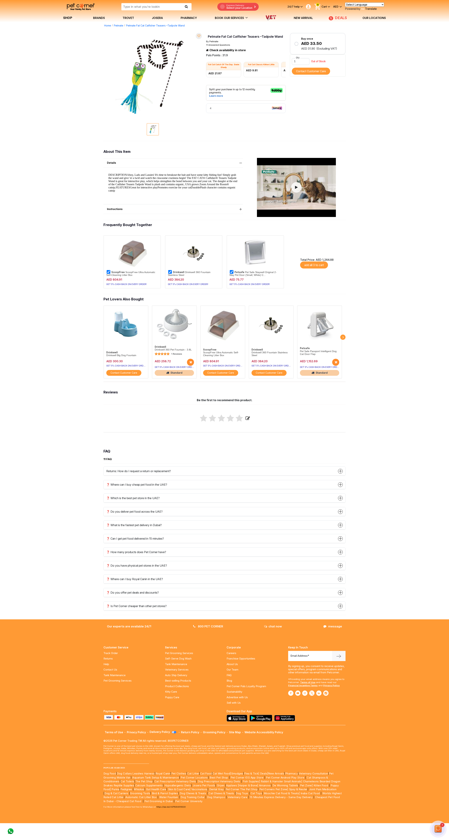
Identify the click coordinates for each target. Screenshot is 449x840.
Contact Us (110, 669)
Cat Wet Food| (222, 773)
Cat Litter (193, 773)
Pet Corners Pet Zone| (273, 789)
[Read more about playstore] (261, 718)
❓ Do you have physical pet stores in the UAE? (136, 565)
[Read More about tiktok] (326, 693)
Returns (108, 658)
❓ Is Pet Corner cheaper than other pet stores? (136, 606)
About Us (232, 664)
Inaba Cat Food (310, 793)
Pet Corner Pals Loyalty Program (246, 686)
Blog (229, 680)
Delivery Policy (160, 732)
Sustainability (234, 691)
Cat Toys (256, 793)
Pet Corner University (188, 801)
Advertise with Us (237, 697)
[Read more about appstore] (238, 718)
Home (107, 25)
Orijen (221, 785)
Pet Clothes (178, 773)
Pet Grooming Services (117, 680)
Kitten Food (321, 785)
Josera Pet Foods (203, 785)
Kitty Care (171, 691)
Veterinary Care (238, 797)
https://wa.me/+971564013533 (171, 807)
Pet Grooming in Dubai (159, 801)
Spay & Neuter (298, 789)
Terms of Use (307, 682)
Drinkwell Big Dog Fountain (121, 355)
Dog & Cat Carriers (116, 793)
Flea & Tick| (252, 773)
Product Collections (177, 686)
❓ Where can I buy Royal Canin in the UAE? (134, 579)
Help (106, 664)
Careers (231, 653)
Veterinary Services (177, 669)
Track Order (110, 653)
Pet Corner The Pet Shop (242, 789)
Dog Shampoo (216, 797)
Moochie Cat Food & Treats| (282, 793)
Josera (157, 18)
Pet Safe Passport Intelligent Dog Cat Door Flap (318, 352)
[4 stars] (230, 418)
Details (111, 162)
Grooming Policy (214, 732)
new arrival (303, 18)
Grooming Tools (140, 793)
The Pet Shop (144, 781)
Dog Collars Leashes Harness (136, 773)
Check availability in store (227, 50)
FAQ (229, 675)
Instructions (115, 209)
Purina (115, 789)
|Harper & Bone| (248, 785)
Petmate (118, 25)
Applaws (231, 785)
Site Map (235, 732)
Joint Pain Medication (322, 789)
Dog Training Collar (192, 797)
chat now (275, 626)
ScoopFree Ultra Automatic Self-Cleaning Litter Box (130, 273)
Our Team (232, 669)
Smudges (237, 773)
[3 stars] (221, 418)
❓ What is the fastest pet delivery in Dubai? (134, 525)
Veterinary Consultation (313, 773)
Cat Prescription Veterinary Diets (175, 781)
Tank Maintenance (114, 675)
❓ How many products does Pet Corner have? (136, 552)
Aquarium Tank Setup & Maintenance (155, 777)
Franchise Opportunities (241, 658)
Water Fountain (169, 797)
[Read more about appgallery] (285, 718)
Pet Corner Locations (194, 777)
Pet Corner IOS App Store (247, 777)
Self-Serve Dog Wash (178, 658)
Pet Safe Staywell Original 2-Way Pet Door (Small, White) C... (253, 273)
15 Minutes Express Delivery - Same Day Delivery (281, 797)
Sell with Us (234, 702)
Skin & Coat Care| (179, 789)
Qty (298, 57)
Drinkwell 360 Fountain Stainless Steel (189, 273)
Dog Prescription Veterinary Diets (219, 781)
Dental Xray (217, 789)
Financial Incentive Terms (303, 685)
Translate (371, 9)
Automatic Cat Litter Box (141, 797)
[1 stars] (203, 418)
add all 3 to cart (314, 265)
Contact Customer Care (311, 71)
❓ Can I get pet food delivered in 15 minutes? (135, 538)
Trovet (128, 18)
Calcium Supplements (149, 785)
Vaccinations (198, 789)
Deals (263, 773)
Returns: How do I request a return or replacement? (138, 471)
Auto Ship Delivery (176, 675)
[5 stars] (239, 418)
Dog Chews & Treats (193, 793)
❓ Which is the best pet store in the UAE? (133, 498)
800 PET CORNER (210, 626)
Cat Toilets (127, 781)
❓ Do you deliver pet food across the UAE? (134, 511)
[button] (296, 187)
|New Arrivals (275, 773)
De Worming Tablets (285, 785)
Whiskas (139, 789)
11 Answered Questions (218, 45)
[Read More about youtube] (297, 693)
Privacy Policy (331, 685)
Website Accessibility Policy (263, 732)
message (335, 626)
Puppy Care (172, 697)
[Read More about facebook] (290, 693)
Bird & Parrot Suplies (165, 793)
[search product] (186, 6)
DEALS (341, 18)
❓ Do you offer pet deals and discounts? (132, 592)
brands (99, 18)
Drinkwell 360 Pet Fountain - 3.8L (173, 349)
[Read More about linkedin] (318, 693)
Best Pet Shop (219, 777)
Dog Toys (242, 793)
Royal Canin (163, 773)
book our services (230, 18)
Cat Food (206, 773)
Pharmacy (189, 18)
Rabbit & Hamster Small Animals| (282, 781)
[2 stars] (212, 418)
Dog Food (109, 773)
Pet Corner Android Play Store (284, 777)
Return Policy (190, 732)
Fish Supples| (251, 781)
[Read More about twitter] (311, 693)
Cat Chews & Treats (222, 793)
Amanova (265, 785)
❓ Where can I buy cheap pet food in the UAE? (136, 484)
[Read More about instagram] (304, 693)
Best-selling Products (178, 680)
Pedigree (126, 789)
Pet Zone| (306, 785)
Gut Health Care (156, 789)
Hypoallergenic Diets (178, 785)
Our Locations (374, 18)
